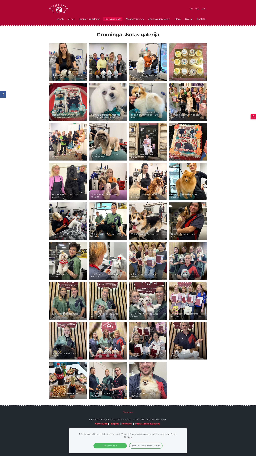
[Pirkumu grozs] (253, 117)
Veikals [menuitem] (60, 19)
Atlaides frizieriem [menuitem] (135, 19)
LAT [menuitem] (191, 9)
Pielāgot (128, 437)
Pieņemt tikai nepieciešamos (146, 446)
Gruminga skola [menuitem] (113, 19)
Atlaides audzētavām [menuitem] (159, 19)
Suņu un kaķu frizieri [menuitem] (89, 19)
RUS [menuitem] (197, 9)
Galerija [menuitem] (189, 19)
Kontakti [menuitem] (201, 19)
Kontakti (126, 423)
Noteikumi (101, 423)
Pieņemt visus (110, 446)
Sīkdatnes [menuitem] (128, 412)
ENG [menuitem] (204, 9)
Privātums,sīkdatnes (147, 423)
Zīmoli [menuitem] (71, 19)
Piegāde (114, 423)
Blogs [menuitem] (178, 19)
